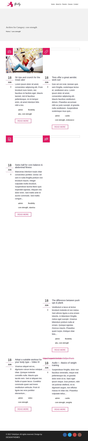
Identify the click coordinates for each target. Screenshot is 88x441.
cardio (67, 116)
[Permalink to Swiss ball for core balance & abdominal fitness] (24, 137)
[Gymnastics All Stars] (13, 4)
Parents (64, 4)
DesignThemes (13, 437)
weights (69, 402)
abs (19, 114)
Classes (70, 4)
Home (53, 4)
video (30, 398)
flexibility (31, 110)
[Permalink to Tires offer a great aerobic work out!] (61, 49)
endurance (70, 120)
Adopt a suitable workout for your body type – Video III (28, 360)
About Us (58, 4)
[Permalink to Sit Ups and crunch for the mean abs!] (24, 72)
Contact (76, 4)
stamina (32, 207)
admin (20, 110)
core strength (16, 31)
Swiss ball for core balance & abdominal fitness (28, 166)
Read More (23, 121)
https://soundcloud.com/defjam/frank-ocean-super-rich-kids (58, 358)
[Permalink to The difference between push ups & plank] (61, 137)
